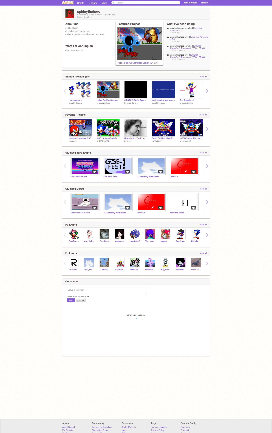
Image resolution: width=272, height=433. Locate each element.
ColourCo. (174, 176)
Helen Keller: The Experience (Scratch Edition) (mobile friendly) (135, 138)
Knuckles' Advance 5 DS (80, 138)
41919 (129, 141)
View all (203, 76)
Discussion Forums (101, 430)
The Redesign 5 (187, 100)
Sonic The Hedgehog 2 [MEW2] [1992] (163, 138)
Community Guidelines (102, 426)
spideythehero (76, 103)
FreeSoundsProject (104, 241)
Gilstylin (194, 241)
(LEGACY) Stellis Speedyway (135, 100)
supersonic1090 (120, 269)
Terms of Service (159, 426)
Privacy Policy (157, 430)
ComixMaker (181, 241)
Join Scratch (190, 2)
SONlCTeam (196, 269)
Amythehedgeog (89, 241)
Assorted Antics (177, 212)
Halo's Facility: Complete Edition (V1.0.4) (137, 62)
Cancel (80, 300)
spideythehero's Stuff (80, 212)
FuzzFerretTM (74, 241)
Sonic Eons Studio (79, 176)
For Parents (67, 430)
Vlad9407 (158, 141)
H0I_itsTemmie (166, 269)
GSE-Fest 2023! (111, 176)
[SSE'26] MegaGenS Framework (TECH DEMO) (187, 47)
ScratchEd (185, 426)
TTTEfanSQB (104, 141)
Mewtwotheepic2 (150, 269)
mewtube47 (186, 141)
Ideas (104, 2)
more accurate (75, 100)
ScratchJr (185, 430)
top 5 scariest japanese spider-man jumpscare (163, 100)
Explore (93, 2)
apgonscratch (120, 241)
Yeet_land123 (89, 269)
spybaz (74, 141)
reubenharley (74, 269)
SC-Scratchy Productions (148, 176)
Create (80, 2)
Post (71, 300)
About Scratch (68, 426)
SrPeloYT (180, 269)
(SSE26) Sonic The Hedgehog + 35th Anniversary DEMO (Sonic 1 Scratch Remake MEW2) (191, 138)
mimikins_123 (135, 269)
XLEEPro (103, 269)
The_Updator (150, 241)
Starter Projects (129, 426)
